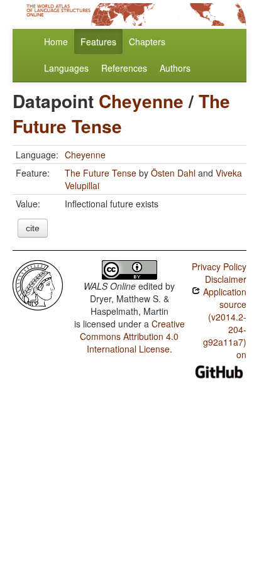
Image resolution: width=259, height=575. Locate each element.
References (124, 68)
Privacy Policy (219, 266)
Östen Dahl (173, 173)
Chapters (147, 41)
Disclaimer (225, 279)
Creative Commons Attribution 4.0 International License (132, 336)
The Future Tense (121, 113)
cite (33, 228)
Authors (175, 68)
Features (98, 41)
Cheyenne (141, 101)
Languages (66, 68)
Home (56, 41)
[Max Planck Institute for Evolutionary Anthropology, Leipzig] (38, 284)
